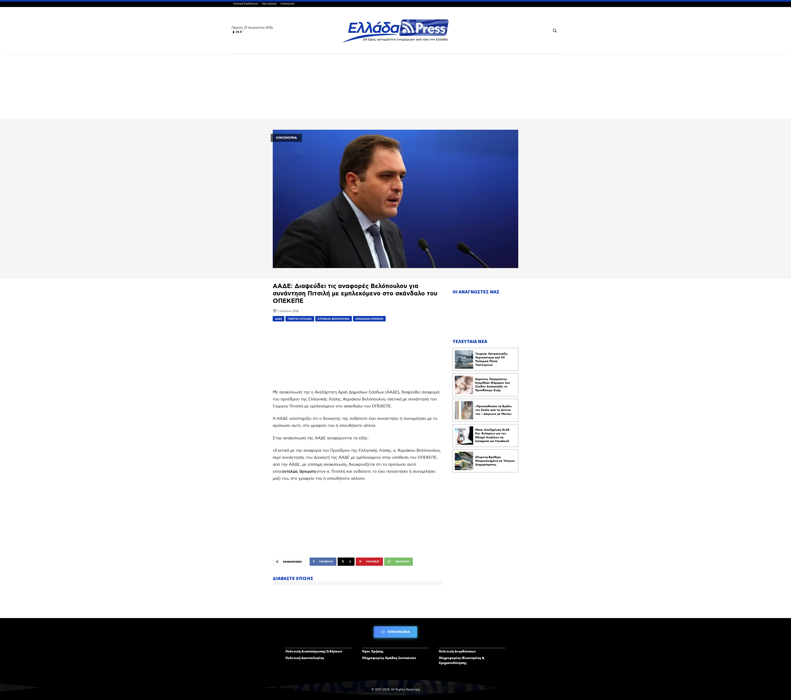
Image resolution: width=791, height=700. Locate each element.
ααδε (278, 319)
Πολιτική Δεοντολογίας (305, 658)
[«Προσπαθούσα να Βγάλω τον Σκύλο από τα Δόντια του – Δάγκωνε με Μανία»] (464, 410)
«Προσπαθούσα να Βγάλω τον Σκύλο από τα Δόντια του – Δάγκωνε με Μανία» (493, 410)
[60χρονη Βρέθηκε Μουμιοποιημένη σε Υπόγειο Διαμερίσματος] (464, 461)
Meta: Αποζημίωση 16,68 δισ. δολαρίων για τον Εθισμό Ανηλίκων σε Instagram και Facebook (492, 435)
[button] (554, 30)
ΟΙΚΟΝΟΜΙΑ (286, 138)
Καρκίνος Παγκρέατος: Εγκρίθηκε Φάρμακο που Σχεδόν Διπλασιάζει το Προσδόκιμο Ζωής (492, 384)
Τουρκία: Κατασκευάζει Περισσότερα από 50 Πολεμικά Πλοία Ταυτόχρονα (491, 359)
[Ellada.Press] (395, 30)
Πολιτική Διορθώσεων (457, 651)
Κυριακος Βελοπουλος (334, 319)
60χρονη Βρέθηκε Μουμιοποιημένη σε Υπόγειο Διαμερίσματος (495, 461)
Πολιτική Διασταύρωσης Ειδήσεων (314, 651)
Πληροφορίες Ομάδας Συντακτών (389, 658)
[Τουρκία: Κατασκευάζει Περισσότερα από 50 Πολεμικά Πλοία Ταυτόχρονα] (464, 359)
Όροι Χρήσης (372, 651)
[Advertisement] (395, 88)
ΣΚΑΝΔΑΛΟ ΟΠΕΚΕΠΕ (369, 319)
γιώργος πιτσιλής (300, 319)
